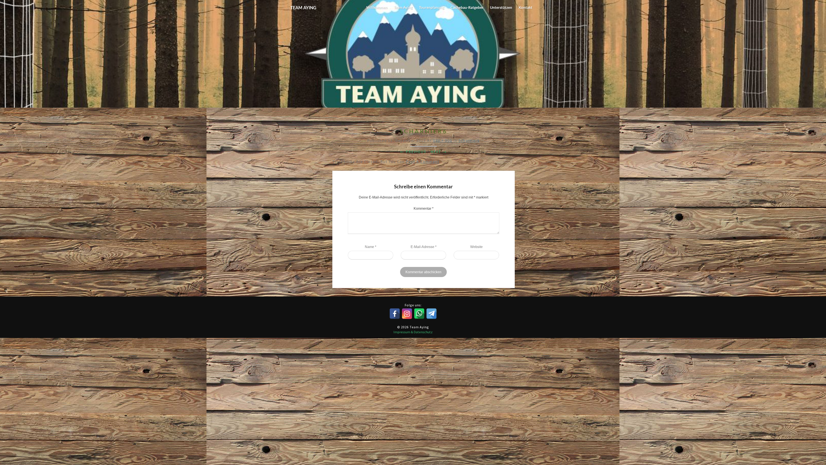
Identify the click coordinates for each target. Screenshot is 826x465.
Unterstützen (501, 7)
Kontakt (525, 7)
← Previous (413, 151)
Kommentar (423, 208)
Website (476, 247)
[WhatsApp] (419, 313)
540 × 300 (442, 140)
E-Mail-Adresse (423, 247)
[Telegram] (431, 313)
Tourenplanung (431, 7)
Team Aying (403, 7)
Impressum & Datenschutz (413, 332)
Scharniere (469, 140)
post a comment (422, 161)
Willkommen (376, 7)
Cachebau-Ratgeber (467, 7)
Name (370, 247)
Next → (438, 151)
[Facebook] (394, 313)
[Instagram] (407, 313)
